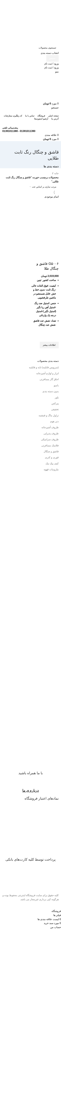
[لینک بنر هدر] (30, 553)
